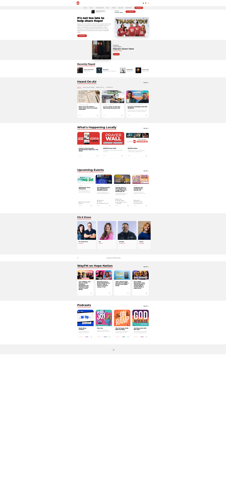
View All (145, 82)
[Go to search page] (148, 3)
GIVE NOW (82, 35)
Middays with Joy (100, 87)
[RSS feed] (85, 337)
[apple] (86, 337)
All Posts (79, 87)
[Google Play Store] (146, 3)
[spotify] (87, 337)
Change (122, 10)
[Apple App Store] (143, 3)
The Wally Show (109, 87)
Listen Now (131, 11)
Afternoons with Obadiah (88, 87)
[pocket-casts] (107, 337)
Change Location (123, 45)
